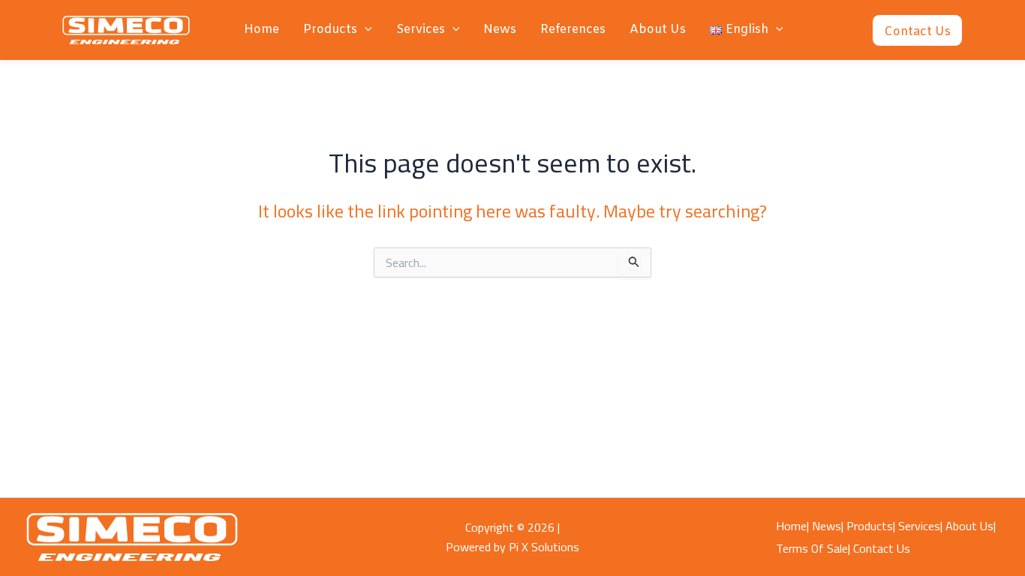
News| (827, 525)
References (573, 30)
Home (261, 30)
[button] (364, 30)
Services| (920, 525)
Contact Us (881, 548)
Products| (870, 525)
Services (420, 30)
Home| (792, 525)
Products (330, 30)
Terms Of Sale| (813, 548)
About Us (658, 30)
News (499, 30)
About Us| (970, 525)
